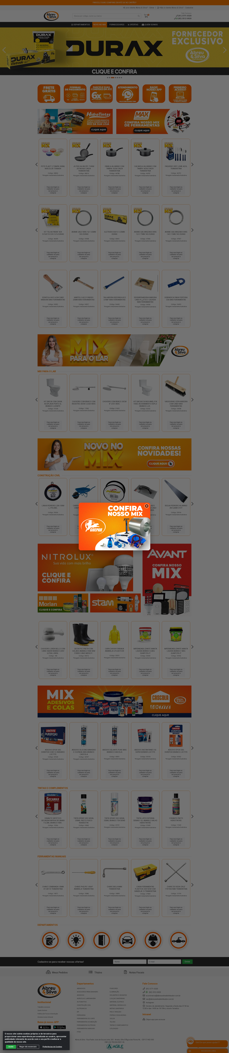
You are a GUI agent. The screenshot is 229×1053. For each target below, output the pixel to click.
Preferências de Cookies (52, 1047)
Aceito (10, 1047)
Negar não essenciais (28, 1047)
